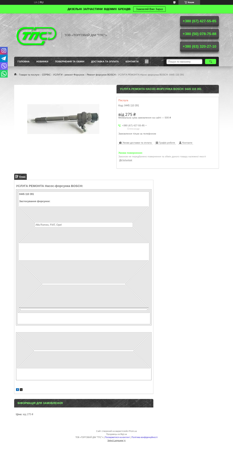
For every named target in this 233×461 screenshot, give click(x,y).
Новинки (42, 61)
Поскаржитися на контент (117, 437)
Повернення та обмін (69, 61)
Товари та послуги (29, 74)
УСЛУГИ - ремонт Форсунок (68, 74)
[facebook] (17, 390)
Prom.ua (133, 431)
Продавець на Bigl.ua (116, 434)
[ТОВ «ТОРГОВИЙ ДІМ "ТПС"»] (36, 35)
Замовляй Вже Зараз (149, 9)
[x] (21, 390)
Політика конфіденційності (145, 437)
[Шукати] (210, 61)
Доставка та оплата (105, 61)
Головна (24, 61)
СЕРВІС (46, 74)
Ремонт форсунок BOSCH (101, 74)
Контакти (132, 61)
